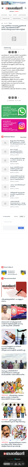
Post (21, 228)
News (10, 15)
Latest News (4, 15)
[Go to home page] (14, 8)
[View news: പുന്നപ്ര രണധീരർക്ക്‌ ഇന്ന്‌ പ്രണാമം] (5, 187)
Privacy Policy (21, 461)
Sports (15, 15)
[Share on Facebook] (10, 52)
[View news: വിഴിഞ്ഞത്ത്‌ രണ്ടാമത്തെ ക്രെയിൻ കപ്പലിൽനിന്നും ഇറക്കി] (5, 195)
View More (23, 137)
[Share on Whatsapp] (16, 52)
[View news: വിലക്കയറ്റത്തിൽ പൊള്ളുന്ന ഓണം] (14, 289)
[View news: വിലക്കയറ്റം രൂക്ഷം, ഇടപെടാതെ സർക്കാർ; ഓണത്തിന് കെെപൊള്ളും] (14, 385)
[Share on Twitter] (13, 52)
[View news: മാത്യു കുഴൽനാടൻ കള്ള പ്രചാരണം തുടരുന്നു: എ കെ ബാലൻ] (5, 160)
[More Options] (18, 52)
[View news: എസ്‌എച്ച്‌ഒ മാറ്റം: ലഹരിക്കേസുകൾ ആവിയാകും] (14, 410)
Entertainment (22, 15)
